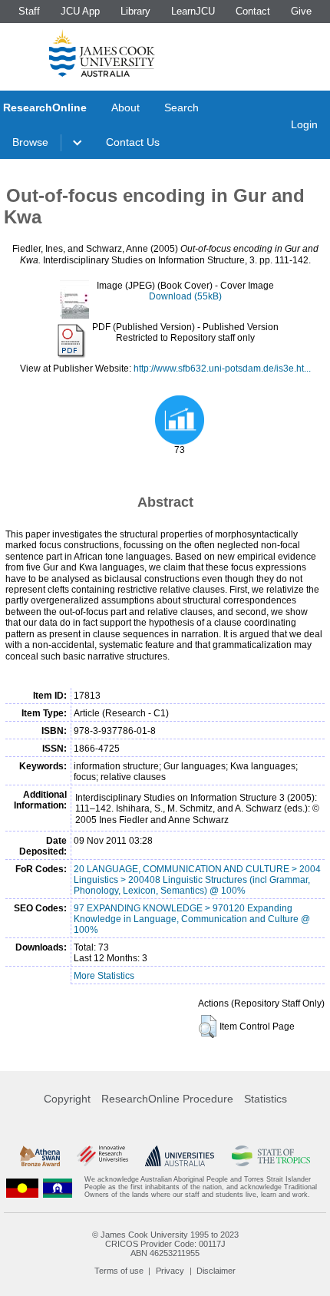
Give (301, 11)
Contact (253, 11)
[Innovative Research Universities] (102, 1156)
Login (304, 124)
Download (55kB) (185, 296)
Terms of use (119, 1270)
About (125, 107)
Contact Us (133, 142)
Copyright (67, 1099)
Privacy (170, 1270)
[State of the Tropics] (271, 1156)
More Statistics (104, 975)
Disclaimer (216, 1270)
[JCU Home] (102, 53)
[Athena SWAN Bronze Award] (40, 1156)
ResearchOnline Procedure (167, 1099)
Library (135, 11)
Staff (29, 11)
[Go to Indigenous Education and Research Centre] (22, 1187)
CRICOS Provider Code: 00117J (165, 1243)
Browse (30, 142)
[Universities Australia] (179, 1156)
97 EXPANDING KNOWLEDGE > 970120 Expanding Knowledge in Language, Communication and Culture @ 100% (192, 919)
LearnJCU (193, 11)
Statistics (265, 1099)
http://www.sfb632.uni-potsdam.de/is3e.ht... (222, 368)
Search (181, 107)
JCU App (80, 11)
